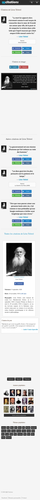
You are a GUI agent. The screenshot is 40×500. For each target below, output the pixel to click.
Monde (28, 427)
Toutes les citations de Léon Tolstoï (19, 233)
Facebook (4, 498)
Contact (24, 498)
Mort (32, 434)
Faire (19, 427)
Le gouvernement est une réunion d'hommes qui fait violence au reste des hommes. (22, 149)
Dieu (11, 434)
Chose (24, 431)
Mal (25, 434)
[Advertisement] (20, 113)
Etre (16, 427)
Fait (8, 427)
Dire (3, 434)
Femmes (20, 434)
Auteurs (10, 379)
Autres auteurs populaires (19, 415)
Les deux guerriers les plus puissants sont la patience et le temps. (22, 173)
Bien (12, 427)
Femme (19, 431)
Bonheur (8, 437)
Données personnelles (15, 498)
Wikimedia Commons (19, 277)
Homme (4, 431)
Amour (4, 427)
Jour (28, 434)
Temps (13, 431)
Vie (23, 427)
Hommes (33, 427)
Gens (8, 431)
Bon (15, 434)
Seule (3, 437)
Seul (33, 431)
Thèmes (27, 379)
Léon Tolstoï (23, 36)
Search (19, 379)
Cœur (7, 434)
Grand (28, 431)
